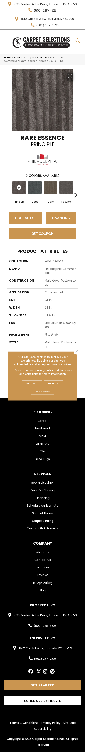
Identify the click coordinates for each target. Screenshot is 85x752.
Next (76, 189)
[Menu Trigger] (5, 42)
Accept (32, 383)
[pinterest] (52, 671)
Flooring (18, 57)
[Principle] (19, 187)
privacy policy (44, 370)
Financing (61, 218)
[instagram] (45, 671)
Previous (9, 189)
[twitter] (37, 671)
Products (42, 57)
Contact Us (26, 218)
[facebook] (30, 671)
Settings (42, 391)
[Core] (50, 187)
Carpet (30, 57)
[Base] (35, 187)
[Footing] (66, 187)
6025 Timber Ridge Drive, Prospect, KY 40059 (45, 4)
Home (7, 57)
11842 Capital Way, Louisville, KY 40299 (47, 19)
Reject (53, 383)
